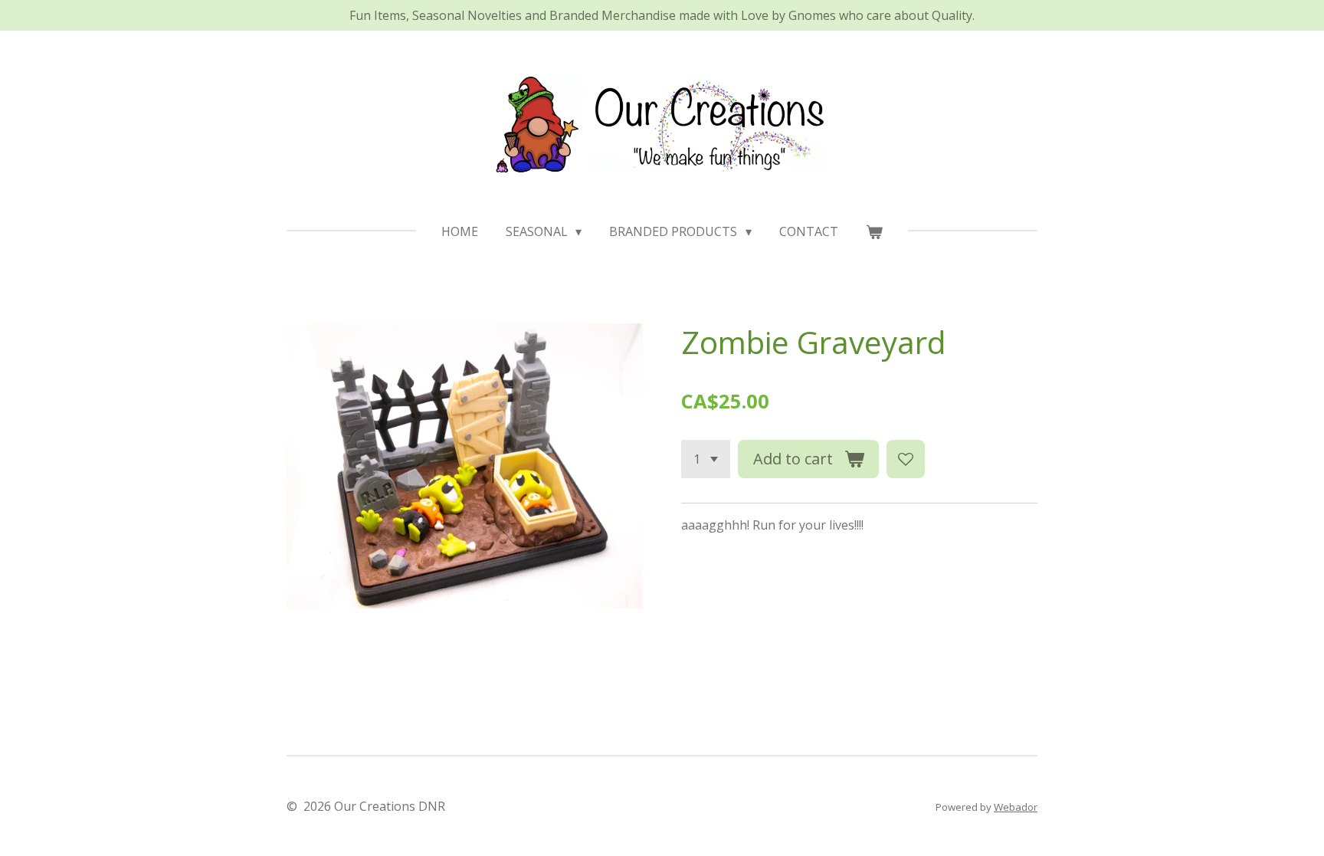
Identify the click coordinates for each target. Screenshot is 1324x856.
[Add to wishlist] (905, 459)
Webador (1015, 807)
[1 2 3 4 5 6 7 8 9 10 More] (705, 459)
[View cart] (874, 231)
